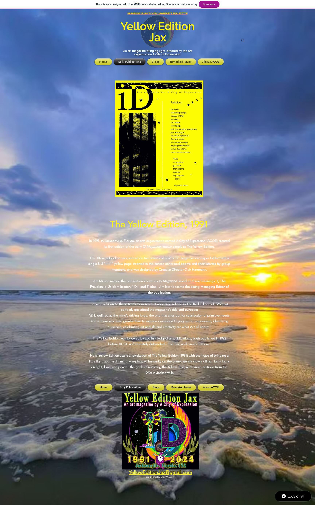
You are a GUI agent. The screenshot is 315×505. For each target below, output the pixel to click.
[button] (159, 138)
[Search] (243, 40)
